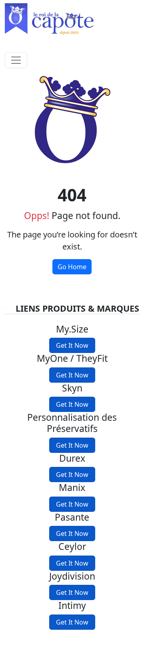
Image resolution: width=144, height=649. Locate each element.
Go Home (72, 266)
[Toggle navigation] (16, 60)
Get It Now (72, 345)
